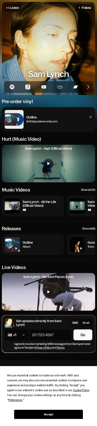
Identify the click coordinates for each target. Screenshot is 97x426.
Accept (48, 414)
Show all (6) (88, 228)
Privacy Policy (43, 347)
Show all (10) (88, 190)
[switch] (80, 323)
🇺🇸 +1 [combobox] (12, 335)
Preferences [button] (15, 400)
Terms (60, 347)
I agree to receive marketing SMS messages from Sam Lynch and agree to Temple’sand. (52, 345)
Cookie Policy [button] (81, 390)
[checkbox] (8, 346)
